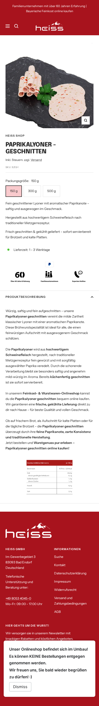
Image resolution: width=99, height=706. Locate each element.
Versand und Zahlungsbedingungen (70, 601)
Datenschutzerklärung (70, 573)
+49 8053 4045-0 (18, 598)
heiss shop (15, 135)
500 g (51, 191)
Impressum (62, 581)
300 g (32, 191)
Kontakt (59, 565)
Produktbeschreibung (26, 297)
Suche (58, 557)
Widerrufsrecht (65, 590)
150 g (13, 191)
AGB (57, 612)
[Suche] (16, 26)
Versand (36, 160)
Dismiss (20, 686)
